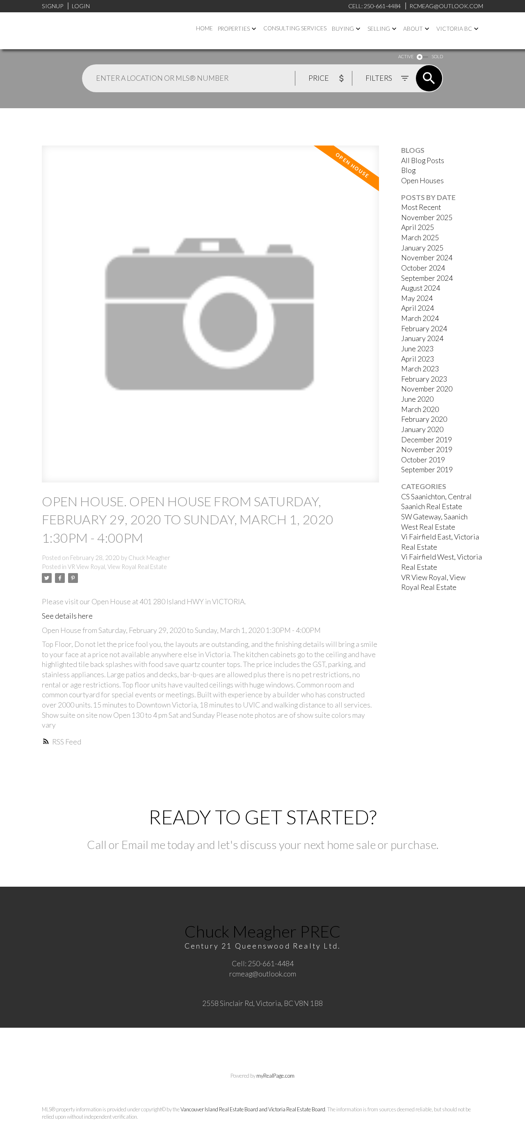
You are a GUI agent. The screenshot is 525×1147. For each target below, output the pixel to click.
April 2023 (417, 359)
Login (81, 5)
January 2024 (422, 338)
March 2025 (420, 237)
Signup (52, 5)
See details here (67, 616)
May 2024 (417, 298)
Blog (408, 170)
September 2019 (427, 469)
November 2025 (426, 217)
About (413, 28)
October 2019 (423, 459)
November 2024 (426, 257)
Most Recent (421, 207)
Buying (343, 28)
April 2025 (417, 227)
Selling (379, 28)
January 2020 (422, 429)
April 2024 (417, 308)
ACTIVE (405, 56)
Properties (234, 28)
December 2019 (426, 439)
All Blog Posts (422, 160)
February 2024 (424, 328)
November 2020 (426, 389)
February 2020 (424, 419)
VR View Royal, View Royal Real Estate (117, 566)
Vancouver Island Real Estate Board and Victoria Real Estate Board (252, 1109)
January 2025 (422, 248)
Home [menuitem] (204, 28)
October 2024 (423, 268)
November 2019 (426, 449)
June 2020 (417, 399)
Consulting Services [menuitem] (294, 28)
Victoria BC (454, 28)
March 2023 (420, 368)
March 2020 (420, 409)
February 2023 (424, 379)
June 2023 (417, 348)
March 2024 (420, 318)
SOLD (437, 56)
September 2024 (427, 278)
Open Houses (422, 180)
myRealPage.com (275, 1075)
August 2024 (420, 288)
